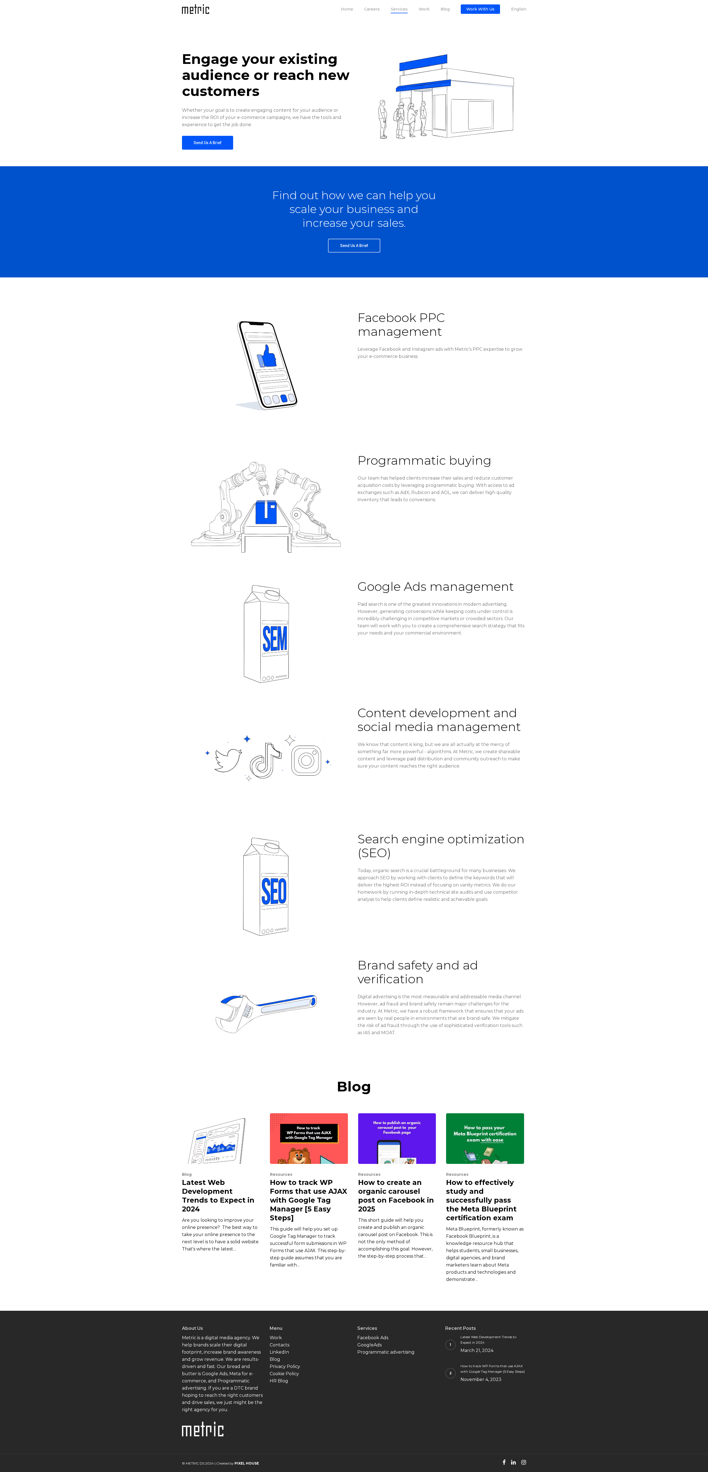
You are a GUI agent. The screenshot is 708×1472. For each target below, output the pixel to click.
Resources (281, 1174)
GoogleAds (369, 1345)
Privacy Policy (285, 1366)
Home (347, 9)
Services (399, 9)
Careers (372, 9)
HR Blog (279, 1380)
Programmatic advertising (386, 1352)
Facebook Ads (372, 1337)
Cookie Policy (284, 1373)
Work (424, 9)
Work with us (480, 9)
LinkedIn (279, 1352)
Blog (445, 9)
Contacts (279, 1345)
